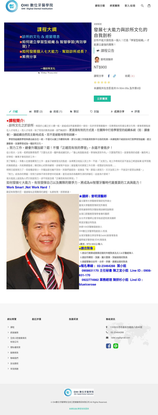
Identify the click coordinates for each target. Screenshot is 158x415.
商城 (57, 111)
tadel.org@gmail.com (120, 337)
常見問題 (14, 368)
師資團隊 (115, 5)
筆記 (76, 111)
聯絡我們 (14, 357)
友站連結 (14, 363)
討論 (96, 111)
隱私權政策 (15, 347)
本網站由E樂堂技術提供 (79, 408)
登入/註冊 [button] (130, 5)
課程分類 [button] (100, 5)
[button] (142, 6)
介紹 (15, 111)
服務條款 (14, 352)
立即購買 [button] (102, 98)
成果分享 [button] (119, 111)
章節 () (38, 111)
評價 (137, 111)
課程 (12, 327)
